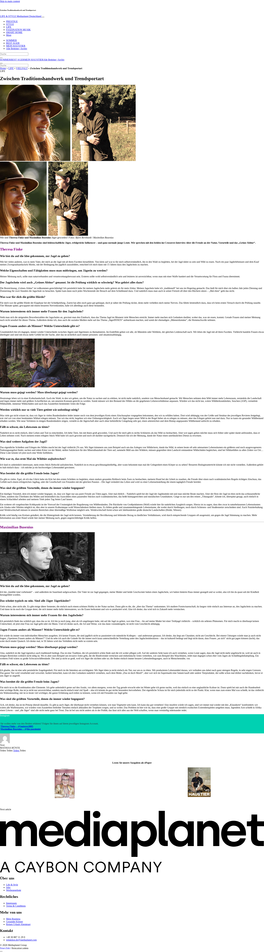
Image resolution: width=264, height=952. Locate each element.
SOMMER (11, 40)
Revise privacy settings (20, 948)
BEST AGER (13, 43)
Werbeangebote (13, 890)
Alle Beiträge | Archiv (16, 48)
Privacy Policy (5, 948)
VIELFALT (22, 68)
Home (3, 68)
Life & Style (12, 884)
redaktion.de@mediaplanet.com (21, 940)
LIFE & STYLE (20, 16)
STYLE (10, 24)
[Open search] (1, 57)
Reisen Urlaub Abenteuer (18, 924)
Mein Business (13, 919)
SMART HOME (14, 32)
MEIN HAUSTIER (15, 46)
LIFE (8, 27)
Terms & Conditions (16, 906)
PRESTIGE (12, 21)
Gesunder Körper (14, 921)
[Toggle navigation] (43, 17)
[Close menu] (1, 63)
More (8, 35)
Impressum (11, 903)
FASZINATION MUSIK (18, 29)
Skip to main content (10, 1)
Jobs (8, 887)
